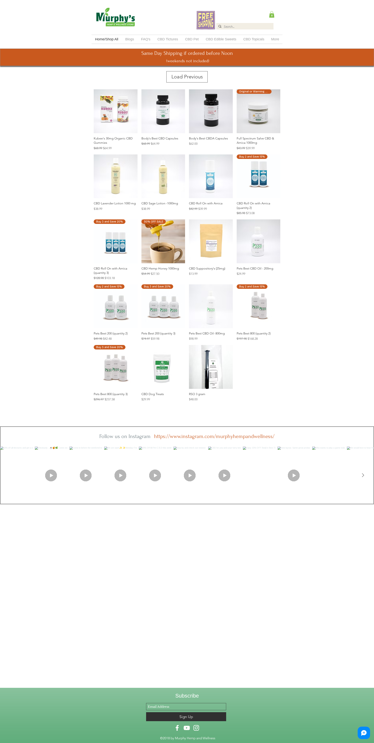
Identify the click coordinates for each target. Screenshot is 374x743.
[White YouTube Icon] (187, 728)
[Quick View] (116, 111)
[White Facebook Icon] (177, 728)
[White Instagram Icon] (196, 728)
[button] (271, 14)
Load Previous (187, 77)
